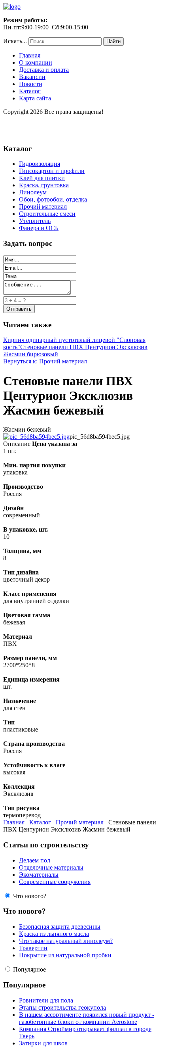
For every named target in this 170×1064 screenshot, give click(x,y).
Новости (30, 84)
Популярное (29, 969)
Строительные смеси (47, 213)
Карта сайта (35, 98)
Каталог (30, 91)
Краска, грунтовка (44, 185)
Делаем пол (34, 860)
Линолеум (33, 192)
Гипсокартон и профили (52, 170)
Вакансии (32, 76)
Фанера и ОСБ (39, 228)
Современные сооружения (55, 881)
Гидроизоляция (39, 163)
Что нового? (29, 896)
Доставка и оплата (44, 69)
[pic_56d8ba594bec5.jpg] (36, 436)
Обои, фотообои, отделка (53, 199)
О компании (35, 62)
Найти (113, 41)
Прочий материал (43, 206)
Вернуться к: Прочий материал (45, 361)
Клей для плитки (42, 178)
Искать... (15, 41)
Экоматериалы (39, 874)
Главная (29, 55)
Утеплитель (35, 220)
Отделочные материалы (51, 867)
